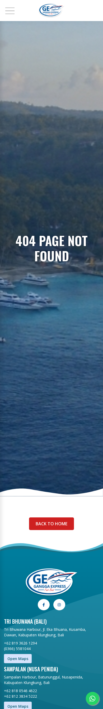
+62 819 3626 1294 (20, 643)
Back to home (51, 524)
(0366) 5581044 (17, 648)
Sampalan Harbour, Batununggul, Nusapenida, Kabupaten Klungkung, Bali (43, 680)
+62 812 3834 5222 (20, 696)
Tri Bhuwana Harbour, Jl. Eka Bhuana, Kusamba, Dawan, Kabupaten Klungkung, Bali (45, 632)
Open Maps (17, 658)
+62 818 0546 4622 (20, 690)
